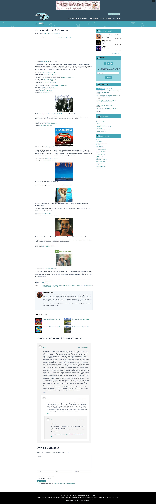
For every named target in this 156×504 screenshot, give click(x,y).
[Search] (119, 14)
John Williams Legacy (106, 40)
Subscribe (108, 77)
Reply (44, 392)
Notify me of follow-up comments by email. (46, 475)
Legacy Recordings (100, 156)
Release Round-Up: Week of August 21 (51, 319)
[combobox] (114, 14)
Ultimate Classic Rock (101, 131)
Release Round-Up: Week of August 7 (104, 105)
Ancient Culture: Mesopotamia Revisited (110, 34)
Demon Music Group (101, 148)
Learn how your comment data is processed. (65, 483)
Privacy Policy (80, 500)
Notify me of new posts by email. (44, 478)
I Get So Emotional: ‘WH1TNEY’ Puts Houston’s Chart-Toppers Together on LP (107, 109)
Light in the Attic (100, 158)
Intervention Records (101, 151)
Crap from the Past (100, 121)
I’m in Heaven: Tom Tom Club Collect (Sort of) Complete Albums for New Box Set (106, 101)
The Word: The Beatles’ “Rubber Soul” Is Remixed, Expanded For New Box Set (107, 91)
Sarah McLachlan (88, 285)
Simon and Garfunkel (47, 286)
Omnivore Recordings (101, 161)
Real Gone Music (100, 163)
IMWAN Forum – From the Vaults (103, 126)
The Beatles (55, 286)
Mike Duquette (49, 33)
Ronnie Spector (80, 285)
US (115, 38)
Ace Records (99, 139)
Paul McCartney (65, 285)
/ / (54, 113)
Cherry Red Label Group (101, 143)
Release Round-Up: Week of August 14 (51, 326)
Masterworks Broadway (101, 159)
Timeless (104, 46)
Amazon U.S (42, 90)
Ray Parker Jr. (73, 285)
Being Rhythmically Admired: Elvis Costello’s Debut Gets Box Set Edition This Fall (108, 96)
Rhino (97, 164)
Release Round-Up (49, 281)
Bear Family (99, 141)
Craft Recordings (100, 146)
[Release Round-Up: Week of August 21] (38, 321)
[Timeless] (98, 48)
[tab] (100, 89)
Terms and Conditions (71, 500)
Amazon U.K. (53, 72)
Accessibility (87, 500)
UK (118, 38)
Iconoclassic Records (101, 149)
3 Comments (57, 33)
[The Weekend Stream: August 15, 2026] (67, 321)
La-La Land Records (100, 154)
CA (120, 38)
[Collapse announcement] (153, 1)
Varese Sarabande (100, 168)
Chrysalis (98, 144)
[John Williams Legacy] (98, 42)
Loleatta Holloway (46, 285)
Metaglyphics (92, 495)
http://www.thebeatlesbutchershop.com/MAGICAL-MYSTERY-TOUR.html (67, 434)
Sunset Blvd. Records (101, 166)
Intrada (98, 153)
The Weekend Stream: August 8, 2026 (80, 326)
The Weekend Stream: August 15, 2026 (80, 319)
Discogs (98, 123)
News (43, 281)
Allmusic (98, 120)
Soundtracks (45, 283)
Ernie (44, 347)
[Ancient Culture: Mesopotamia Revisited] (98, 36)
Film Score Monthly (100, 125)
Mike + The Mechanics (56, 285)
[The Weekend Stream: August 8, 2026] (67, 329)
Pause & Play (99, 128)
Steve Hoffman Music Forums (103, 130)
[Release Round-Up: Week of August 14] (38, 329)
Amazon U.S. (46, 72)
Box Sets (44, 282)
